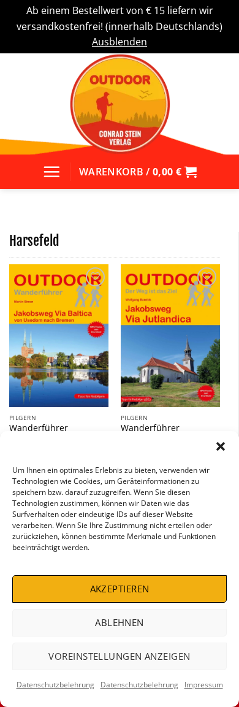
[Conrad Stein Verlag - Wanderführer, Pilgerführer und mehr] (119, 104)
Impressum (203, 684)
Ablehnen (119, 622)
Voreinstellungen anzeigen (119, 656)
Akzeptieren (120, 589)
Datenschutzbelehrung (55, 684)
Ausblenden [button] (119, 41)
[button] (220, 446)
